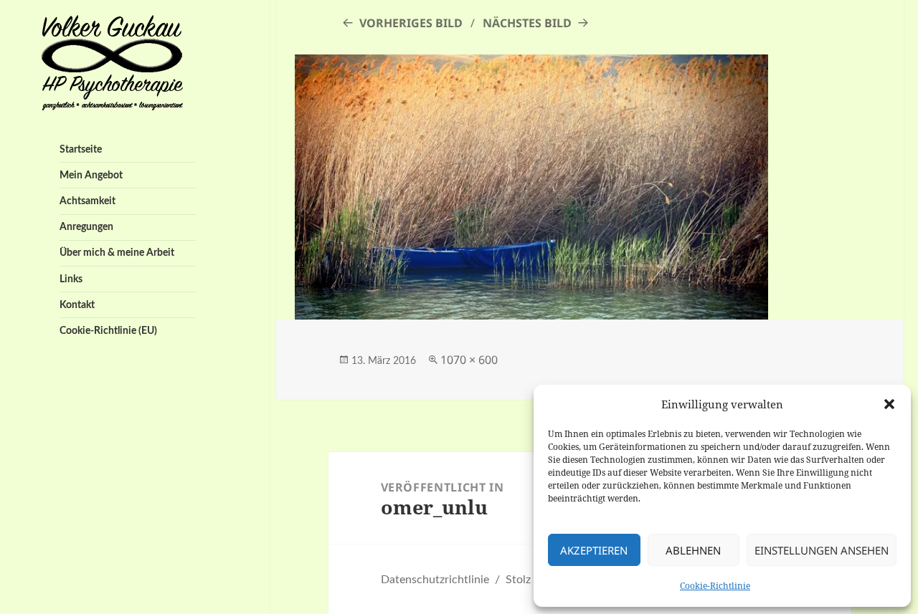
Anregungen (86, 226)
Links (71, 279)
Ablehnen (693, 550)
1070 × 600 (469, 360)
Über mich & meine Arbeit (117, 252)
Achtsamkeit (87, 201)
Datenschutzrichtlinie (435, 579)
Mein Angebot (91, 175)
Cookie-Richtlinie (715, 586)
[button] (889, 404)
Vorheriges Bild (411, 23)
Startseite (81, 149)
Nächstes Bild (527, 23)
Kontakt (77, 304)
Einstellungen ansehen (821, 550)
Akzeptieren (594, 550)
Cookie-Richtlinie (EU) (108, 330)
